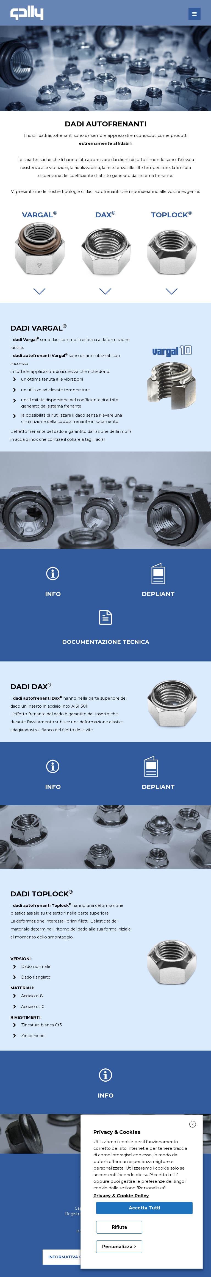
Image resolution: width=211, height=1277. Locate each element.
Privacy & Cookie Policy (121, 1196)
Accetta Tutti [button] (144, 1207)
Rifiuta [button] (119, 1227)
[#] (39, 291)
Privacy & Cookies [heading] (116, 1132)
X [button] (192, 1124)
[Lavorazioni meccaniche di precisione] (26, 12)
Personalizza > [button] (119, 1246)
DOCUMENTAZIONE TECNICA (105, 641)
